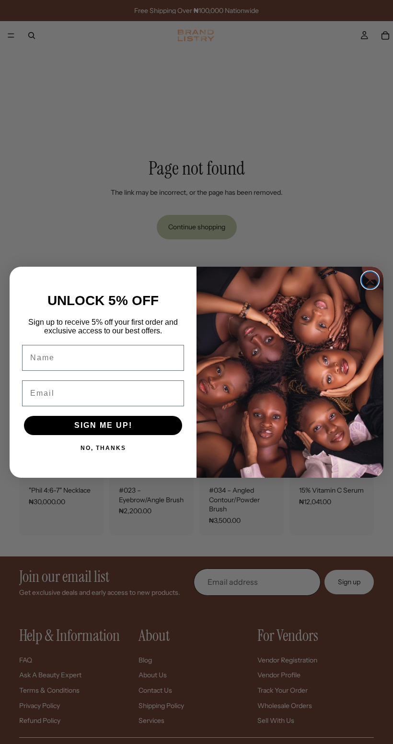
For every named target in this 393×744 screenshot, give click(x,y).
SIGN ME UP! (103, 425)
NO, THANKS (103, 448)
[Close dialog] (370, 280)
